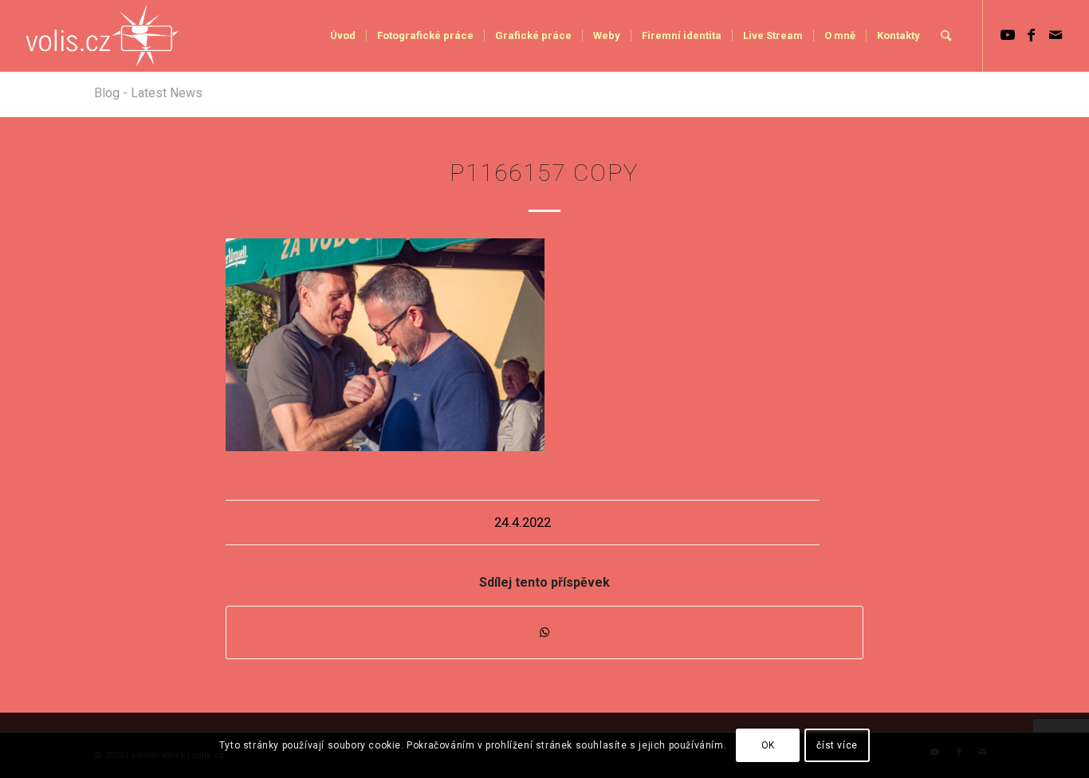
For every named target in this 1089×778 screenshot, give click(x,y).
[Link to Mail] (1055, 35)
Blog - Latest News (148, 92)
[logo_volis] (102, 36)
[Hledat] (945, 36)
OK (768, 745)
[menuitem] (343, 36)
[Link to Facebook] (1032, 35)
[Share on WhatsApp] (544, 632)
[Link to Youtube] (1008, 35)
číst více (836, 745)
